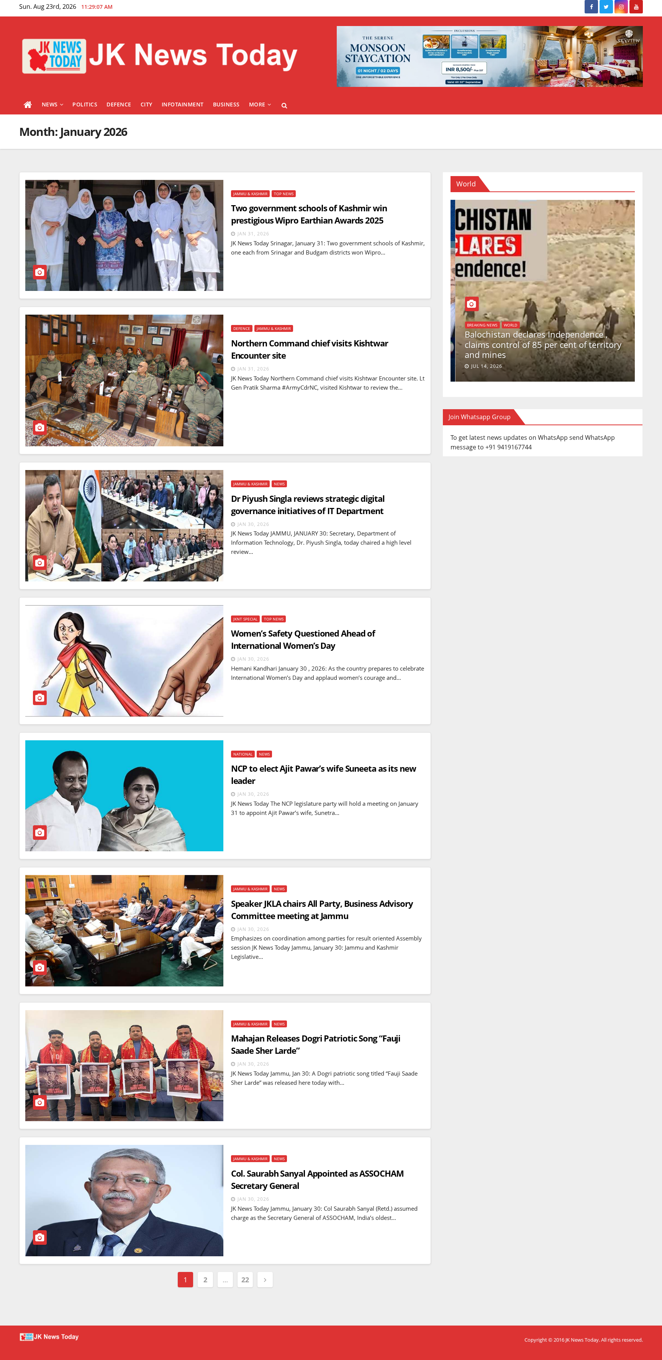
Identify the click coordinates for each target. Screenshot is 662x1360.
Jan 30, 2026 (253, 524)
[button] (284, 105)
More (257, 104)
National (242, 754)
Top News (283, 193)
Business (226, 104)
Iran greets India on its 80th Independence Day (515, 347)
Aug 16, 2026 (484, 366)
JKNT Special (245, 619)
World (469, 333)
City (146, 104)
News (50, 104)
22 (245, 1279)
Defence (119, 104)
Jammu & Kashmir (250, 193)
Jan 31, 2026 (253, 233)
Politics (84, 104)
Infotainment (183, 104)
